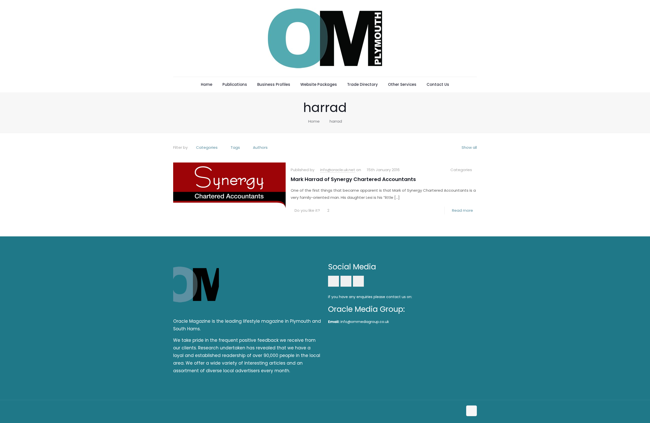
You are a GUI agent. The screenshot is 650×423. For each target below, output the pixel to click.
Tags (235, 147)
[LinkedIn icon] (454, 411)
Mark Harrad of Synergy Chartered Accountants (353, 179)
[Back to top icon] (471, 410)
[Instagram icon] (459, 411)
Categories (207, 147)
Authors (260, 147)
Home (314, 121)
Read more (462, 210)
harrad (336, 121)
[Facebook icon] (448, 411)
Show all (469, 147)
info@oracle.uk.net (337, 169)
